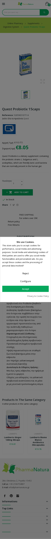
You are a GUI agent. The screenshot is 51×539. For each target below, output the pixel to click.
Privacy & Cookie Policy (38, 296)
